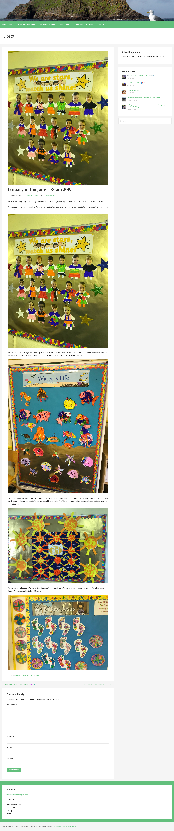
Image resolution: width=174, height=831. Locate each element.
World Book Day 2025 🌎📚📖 (136, 83)
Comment (12, 705)
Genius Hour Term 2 (133, 90)
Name (10, 737)
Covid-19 (69, 24)
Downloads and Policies (84, 24)
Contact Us (100, 24)
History (12, 24)
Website (10, 758)
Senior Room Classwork (26, 24)
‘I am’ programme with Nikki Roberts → (99, 684)
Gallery (60, 24)
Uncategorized (35, 675)
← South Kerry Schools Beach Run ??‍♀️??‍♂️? (19, 684)
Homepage (18, 675)
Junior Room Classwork (46, 24)
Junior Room (26, 675)
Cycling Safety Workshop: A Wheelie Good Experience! (143, 97)
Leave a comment (49, 196)
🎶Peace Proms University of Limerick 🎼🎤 (140, 75)
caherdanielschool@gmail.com (17, 795)
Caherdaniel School (32, 196)
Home (4, 24)
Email (10, 747)
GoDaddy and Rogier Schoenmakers (65, 827)
